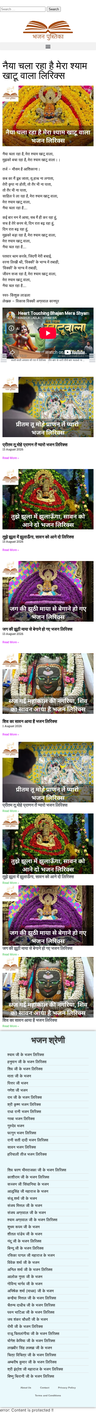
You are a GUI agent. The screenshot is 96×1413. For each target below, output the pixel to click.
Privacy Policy (67, 1387)
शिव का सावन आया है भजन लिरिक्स (29, 721)
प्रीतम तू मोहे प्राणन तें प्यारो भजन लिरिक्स (34, 444)
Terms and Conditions (48, 1395)
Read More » (10, 458)
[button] (48, 46)
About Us (25, 1387)
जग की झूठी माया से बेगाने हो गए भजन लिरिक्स (37, 629)
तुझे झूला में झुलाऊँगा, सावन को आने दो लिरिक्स (38, 536)
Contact (44, 1387)
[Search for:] (23, 8)
